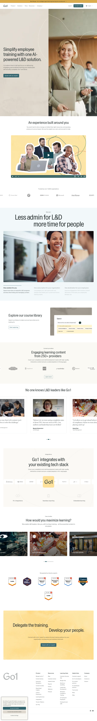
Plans (26, 6)
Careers (86, 681)
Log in (70, 6)
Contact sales (78, 6)
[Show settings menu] (81, 176)
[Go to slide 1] (46, 439)
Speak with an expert (11, 75)
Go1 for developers (76, 679)
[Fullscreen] (84, 176)
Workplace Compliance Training (63, 693)
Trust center (75, 690)
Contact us (86, 679)
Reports (50, 684)
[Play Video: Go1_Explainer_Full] (48, 155)
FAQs (73, 695)
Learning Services (40, 697)
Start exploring (14, 327)
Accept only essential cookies (14, 711)
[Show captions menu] (75, 176)
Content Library (39, 679)
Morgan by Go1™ (40, 676)
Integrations (39, 699)
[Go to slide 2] (48, 439)
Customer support (76, 676)
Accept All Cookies (14, 708)
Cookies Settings (14, 715)
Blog (49, 676)
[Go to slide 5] (50, 561)
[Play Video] (12, 176)
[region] (14, 708)
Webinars (50, 689)
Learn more (48, 377)
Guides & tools (51, 681)
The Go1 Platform (40, 702)
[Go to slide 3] (50, 439)
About (85, 676)
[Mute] (78, 176)
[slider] (45, 176)
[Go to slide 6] (51, 561)
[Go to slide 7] (52, 561)
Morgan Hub (63, 680)
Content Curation (40, 685)
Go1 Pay (38, 704)
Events (49, 686)
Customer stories (52, 679)
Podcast (50, 691)
